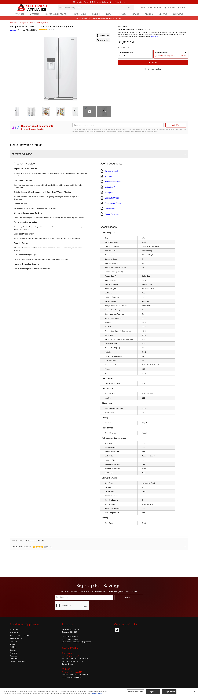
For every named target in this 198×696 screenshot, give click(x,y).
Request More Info (154, 69)
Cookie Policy (97, 693)
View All (104, 112)
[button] (138, 7)
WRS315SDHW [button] (31, 30)
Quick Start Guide (112, 198)
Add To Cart (152, 63)
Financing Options (101, 2)
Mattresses (35, 14)
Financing (149, 14)
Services (135, 14)
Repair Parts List (111, 214)
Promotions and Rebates (56, 14)
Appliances (19, 14)
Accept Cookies (169, 692)
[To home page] (32, 7)
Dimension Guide (112, 209)
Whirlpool (13, 30)
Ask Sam (175, 125)
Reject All (153, 692)
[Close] (194, 691)
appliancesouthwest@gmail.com (79, 642)
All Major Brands (119, 2)
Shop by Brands (79, 14)
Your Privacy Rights (135, 692)
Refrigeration (24, 23)
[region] (99, 692)
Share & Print (104, 35)
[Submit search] (129, 8)
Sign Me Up (128, 597)
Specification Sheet (113, 203)
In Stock (109, 14)
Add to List (104, 40)
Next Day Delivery (82, 2)
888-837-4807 (73, 639)
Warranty (108, 176)
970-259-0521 (73, 636)
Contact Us (178, 14)
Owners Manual (111, 171)
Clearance (96, 14)
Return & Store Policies (18, 662)
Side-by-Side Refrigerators (39, 23)
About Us (163, 14)
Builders (123, 14)
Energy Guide (110, 193)
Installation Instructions (114, 182)
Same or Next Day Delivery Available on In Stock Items (99, 18)
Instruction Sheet (111, 187)
